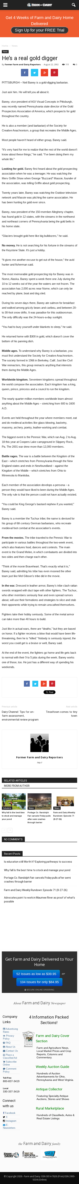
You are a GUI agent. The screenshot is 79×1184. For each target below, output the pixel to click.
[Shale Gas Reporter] (30, 1157)
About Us (10, 1047)
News (5, 51)
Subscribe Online (10, 1063)
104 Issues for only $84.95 (39, 982)
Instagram (10, 1121)
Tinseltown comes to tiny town (61, 713)
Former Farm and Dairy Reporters (23, 64)
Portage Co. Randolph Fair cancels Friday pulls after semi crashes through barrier (37, 879)
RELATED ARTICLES (15, 780)
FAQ (7, 1043)
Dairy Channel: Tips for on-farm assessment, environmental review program (20, 715)
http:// (39, 762)
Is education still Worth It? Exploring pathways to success (38, 861)
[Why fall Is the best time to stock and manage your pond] (14, 801)
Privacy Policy (8, 1037)
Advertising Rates (10, 1030)
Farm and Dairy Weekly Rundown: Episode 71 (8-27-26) (64, 815)
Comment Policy (9, 1070)
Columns (7, 808)
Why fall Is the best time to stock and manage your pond (13, 815)
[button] (74, 5)
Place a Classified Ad (10, 1056)
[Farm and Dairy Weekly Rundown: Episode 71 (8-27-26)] (65, 801)
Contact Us (11, 1051)
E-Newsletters (9, 1126)
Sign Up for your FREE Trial (39, 30)
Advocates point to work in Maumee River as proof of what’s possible (39, 899)
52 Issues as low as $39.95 (36, 974)
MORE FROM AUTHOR (17, 785)
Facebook (9, 1113)
